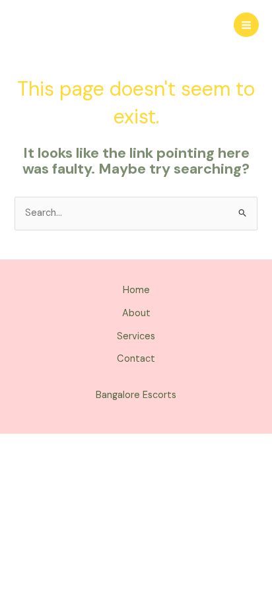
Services (136, 336)
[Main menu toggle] (246, 25)
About (136, 313)
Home (136, 290)
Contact (136, 358)
